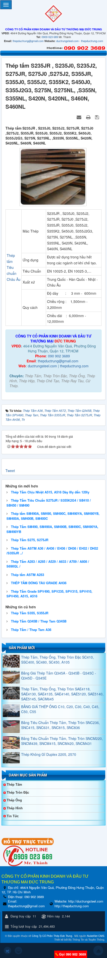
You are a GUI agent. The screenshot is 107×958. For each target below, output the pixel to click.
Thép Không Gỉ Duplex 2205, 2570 (48, 747)
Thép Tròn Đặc (18, 792)
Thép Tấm (14, 784)
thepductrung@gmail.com (28, 41)
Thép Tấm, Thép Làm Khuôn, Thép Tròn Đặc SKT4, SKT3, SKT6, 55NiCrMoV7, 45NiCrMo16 (62, 765)
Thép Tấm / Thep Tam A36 (31, 629)
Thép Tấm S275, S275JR (29, 539)
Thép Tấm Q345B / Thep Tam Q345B (38, 621)
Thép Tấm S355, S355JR (29, 613)
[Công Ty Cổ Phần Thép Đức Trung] (53, 13)
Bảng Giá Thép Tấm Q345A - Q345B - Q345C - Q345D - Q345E (58, 669)
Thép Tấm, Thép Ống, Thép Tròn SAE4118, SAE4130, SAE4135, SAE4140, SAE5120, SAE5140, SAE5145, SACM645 (62, 687)
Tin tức (13, 816)
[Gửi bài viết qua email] (80, 116)
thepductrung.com (92, 41)
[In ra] (89, 116)
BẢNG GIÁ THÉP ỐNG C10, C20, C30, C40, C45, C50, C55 (60, 703)
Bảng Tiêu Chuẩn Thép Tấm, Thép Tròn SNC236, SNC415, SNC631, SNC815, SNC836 (60, 718)
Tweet (10, 470)
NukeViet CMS (95, 936)
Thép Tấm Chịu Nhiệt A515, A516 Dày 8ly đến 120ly (50, 492)
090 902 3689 (59, 355)
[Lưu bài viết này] (97, 116)
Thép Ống (14, 800)
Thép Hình (15, 808)
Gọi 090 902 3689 (72, 954)
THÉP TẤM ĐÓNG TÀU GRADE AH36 (38, 582)
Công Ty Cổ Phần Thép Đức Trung (52, 936)
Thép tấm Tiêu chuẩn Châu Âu (13, 267)
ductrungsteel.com (67, 41)
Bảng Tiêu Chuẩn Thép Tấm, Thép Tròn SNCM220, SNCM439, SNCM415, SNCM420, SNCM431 (62, 734)
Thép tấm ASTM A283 (27, 574)
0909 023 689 (50, 37)
